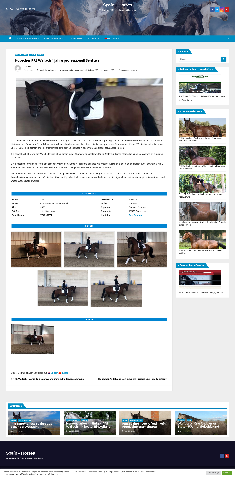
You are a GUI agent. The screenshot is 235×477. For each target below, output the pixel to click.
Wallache (40, 54)
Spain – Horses (117, 4)
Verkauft (32, 54)
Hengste (13, 420)
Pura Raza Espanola (21, 54)
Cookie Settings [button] (213, 473)
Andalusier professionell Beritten (81, 70)
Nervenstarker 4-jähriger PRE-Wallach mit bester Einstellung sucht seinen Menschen (88, 426)
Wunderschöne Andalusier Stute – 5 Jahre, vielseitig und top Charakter (198, 426)
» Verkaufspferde (54, 38)
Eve (29, 66)
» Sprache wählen (27, 38)
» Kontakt (93, 38)
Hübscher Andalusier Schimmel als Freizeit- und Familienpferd (132, 379)
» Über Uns (76, 38)
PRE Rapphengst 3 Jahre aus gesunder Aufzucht (31, 425)
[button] (228, 38)
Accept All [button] (226, 473)
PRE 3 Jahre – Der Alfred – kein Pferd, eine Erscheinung (144, 425)
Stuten (189, 420)
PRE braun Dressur (102, 70)
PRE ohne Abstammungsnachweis (124, 70)
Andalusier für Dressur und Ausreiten (53, 70)
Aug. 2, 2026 (184, 431)
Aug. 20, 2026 (17, 431)
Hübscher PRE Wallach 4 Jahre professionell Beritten (57, 60)
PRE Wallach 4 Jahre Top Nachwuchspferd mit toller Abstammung (48, 379)
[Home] (10, 38)
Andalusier (181, 420)
